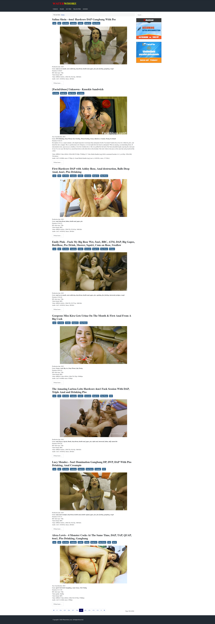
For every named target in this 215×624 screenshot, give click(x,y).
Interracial (87, 176)
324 (61, 610)
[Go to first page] (54, 610)
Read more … (58, 83)
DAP (59, 23)
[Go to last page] (104, 610)
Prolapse (112, 249)
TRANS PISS (77, 9)
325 (65, 610)
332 (93, 610)
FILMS (62, 9)
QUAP (114, 542)
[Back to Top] (212, 621)
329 (81, 610)
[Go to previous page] (57, 610)
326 (69, 610)
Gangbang (73, 23)
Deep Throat (96, 23)
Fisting (87, 542)
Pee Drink (65, 23)
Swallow (80, 23)
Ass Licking (81, 93)
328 (77, 610)
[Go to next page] (101, 610)
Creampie (97, 469)
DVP (104, 469)
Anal (54, 23)
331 (89, 610)
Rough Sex (88, 23)
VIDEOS (55, 9)
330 (85, 610)
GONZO (85, 9)
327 (73, 610)
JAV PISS (68, 9)
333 (98, 610)
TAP (111, 396)
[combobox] (145, 15)
